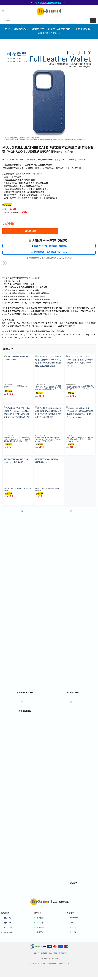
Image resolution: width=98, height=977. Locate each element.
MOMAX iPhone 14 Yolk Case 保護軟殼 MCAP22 (47, 489)
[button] (3, 11)
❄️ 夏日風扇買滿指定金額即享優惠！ (49, 3)
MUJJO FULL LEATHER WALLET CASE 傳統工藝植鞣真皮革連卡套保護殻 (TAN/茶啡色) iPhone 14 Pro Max (79, 439)
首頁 (7, 28)
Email (72, 923)
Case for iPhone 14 (49, 32)
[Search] (93, 20)
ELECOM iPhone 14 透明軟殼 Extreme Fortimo (15, 387)
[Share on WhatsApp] (5, 263)
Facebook (8, 927)
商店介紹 (7, 918)
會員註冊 (40, 923)
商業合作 (73, 927)
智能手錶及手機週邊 (59, 28)
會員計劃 (40, 918)
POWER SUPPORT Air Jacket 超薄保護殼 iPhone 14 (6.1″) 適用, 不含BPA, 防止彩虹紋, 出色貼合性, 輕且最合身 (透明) (48, 439)
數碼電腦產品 (36, 28)
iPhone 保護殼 (82, 28)
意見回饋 (40, 932)
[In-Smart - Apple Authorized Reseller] (49, 11)
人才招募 (73, 932)
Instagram (8, 932)
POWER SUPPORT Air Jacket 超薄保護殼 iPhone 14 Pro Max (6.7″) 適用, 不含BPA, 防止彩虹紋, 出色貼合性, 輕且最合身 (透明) (17, 439)
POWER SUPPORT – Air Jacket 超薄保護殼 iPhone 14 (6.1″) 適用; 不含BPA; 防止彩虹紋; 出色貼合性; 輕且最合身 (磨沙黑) (48, 388)
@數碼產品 (20, 28)
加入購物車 (30, 231)
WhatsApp (74, 918)
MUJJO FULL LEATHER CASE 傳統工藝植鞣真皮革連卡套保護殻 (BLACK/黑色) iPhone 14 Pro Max (80, 388)
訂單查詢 (40, 927)
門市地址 (7, 923)
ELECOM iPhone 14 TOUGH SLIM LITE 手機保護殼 (17, 489)
